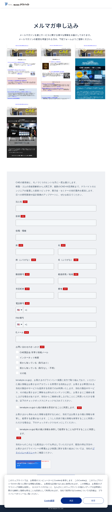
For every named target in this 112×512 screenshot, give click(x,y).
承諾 (71, 500)
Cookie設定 (49, 500)
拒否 (93, 500)
